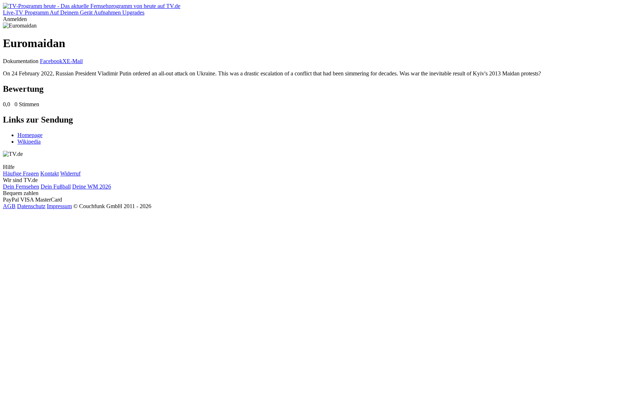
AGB (9, 206)
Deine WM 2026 (91, 186)
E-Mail (75, 61)
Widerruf (70, 173)
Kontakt (49, 173)
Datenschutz (31, 206)
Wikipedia (29, 142)
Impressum (59, 206)
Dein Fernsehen (21, 186)
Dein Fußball (56, 186)
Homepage (29, 135)
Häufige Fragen (21, 173)
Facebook (51, 61)
